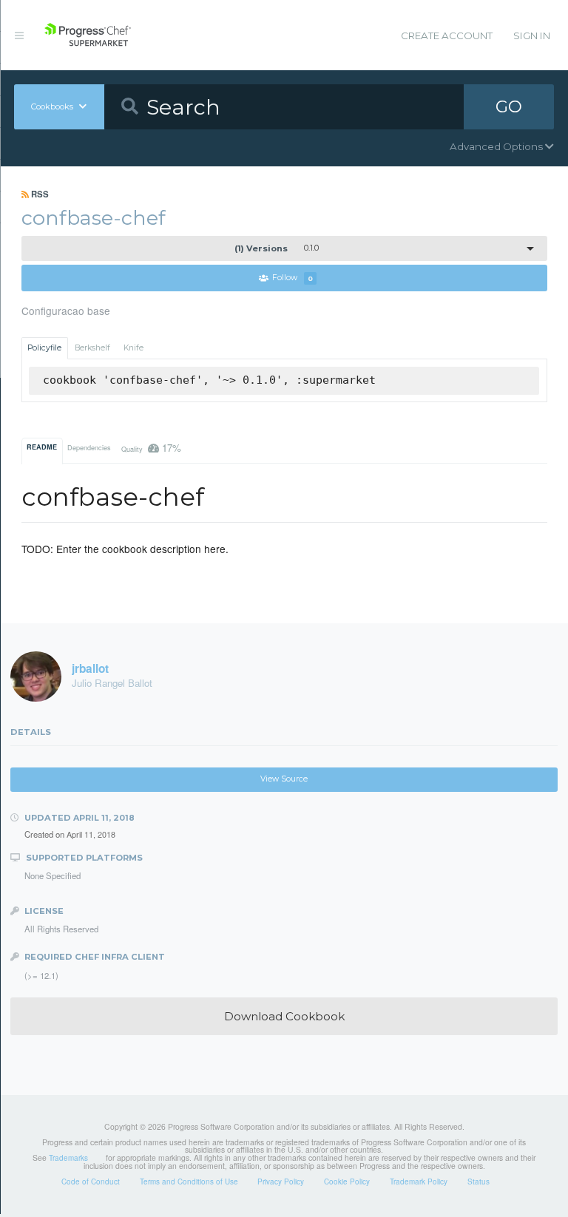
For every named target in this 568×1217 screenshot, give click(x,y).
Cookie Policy (347, 1181)
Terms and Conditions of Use (189, 1181)
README (42, 447)
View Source (284, 779)
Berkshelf (92, 348)
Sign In (531, 35)
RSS (39, 194)
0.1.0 (276, 248)
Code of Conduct (90, 1181)
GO (509, 106)
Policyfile (44, 348)
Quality (151, 448)
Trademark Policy (418, 1181)
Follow (292, 278)
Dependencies (89, 447)
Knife (133, 348)
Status (478, 1181)
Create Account (447, 35)
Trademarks (68, 1158)
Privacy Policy (280, 1181)
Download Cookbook (284, 1016)
